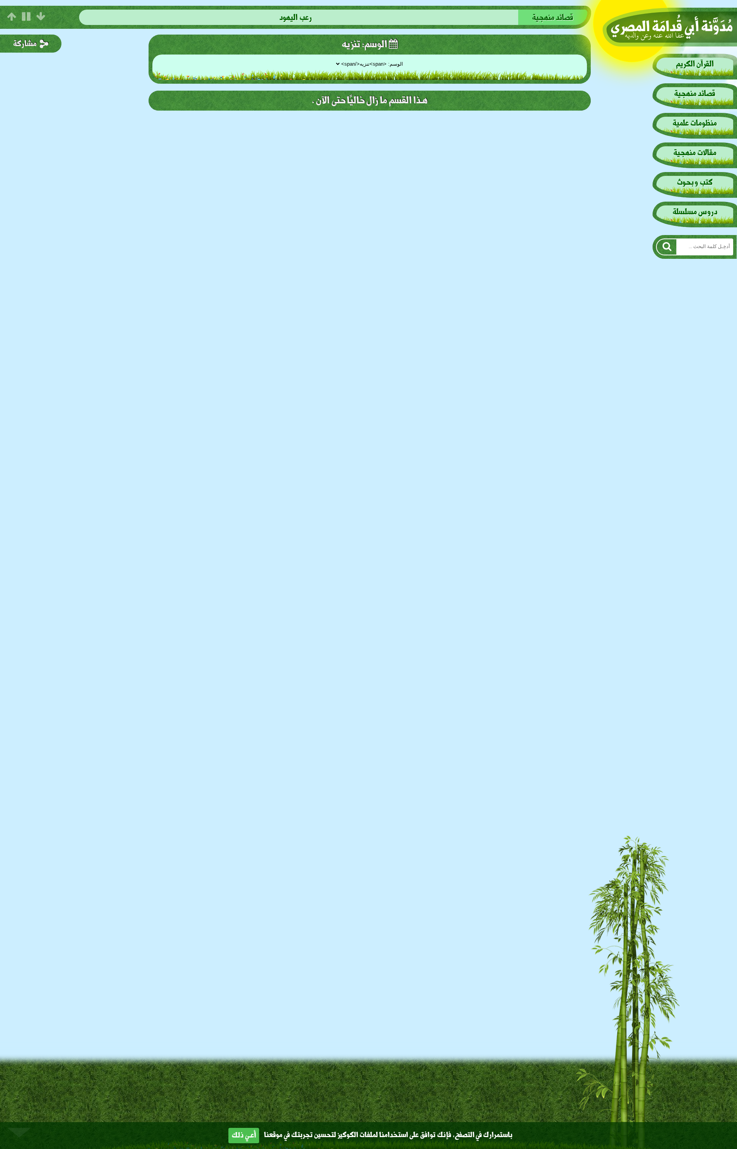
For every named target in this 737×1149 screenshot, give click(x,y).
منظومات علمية (552, 18)
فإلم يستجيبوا (295, 18)
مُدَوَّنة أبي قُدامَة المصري (672, 27)
